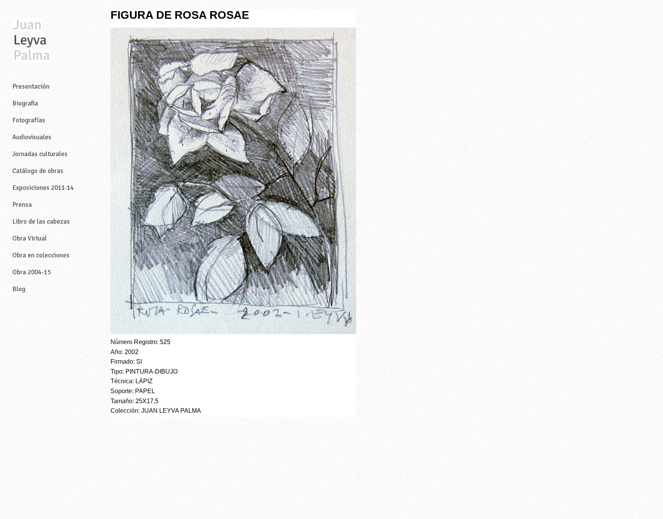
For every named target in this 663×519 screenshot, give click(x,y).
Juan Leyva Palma (31, 41)
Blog (18, 289)
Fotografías (28, 120)
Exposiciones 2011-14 (43, 188)
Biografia (25, 103)
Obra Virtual (29, 238)
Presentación (30, 86)
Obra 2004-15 (31, 272)
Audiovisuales (31, 137)
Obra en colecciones (40, 255)
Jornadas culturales (40, 154)
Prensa (22, 205)
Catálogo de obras (37, 171)
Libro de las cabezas (41, 221)
